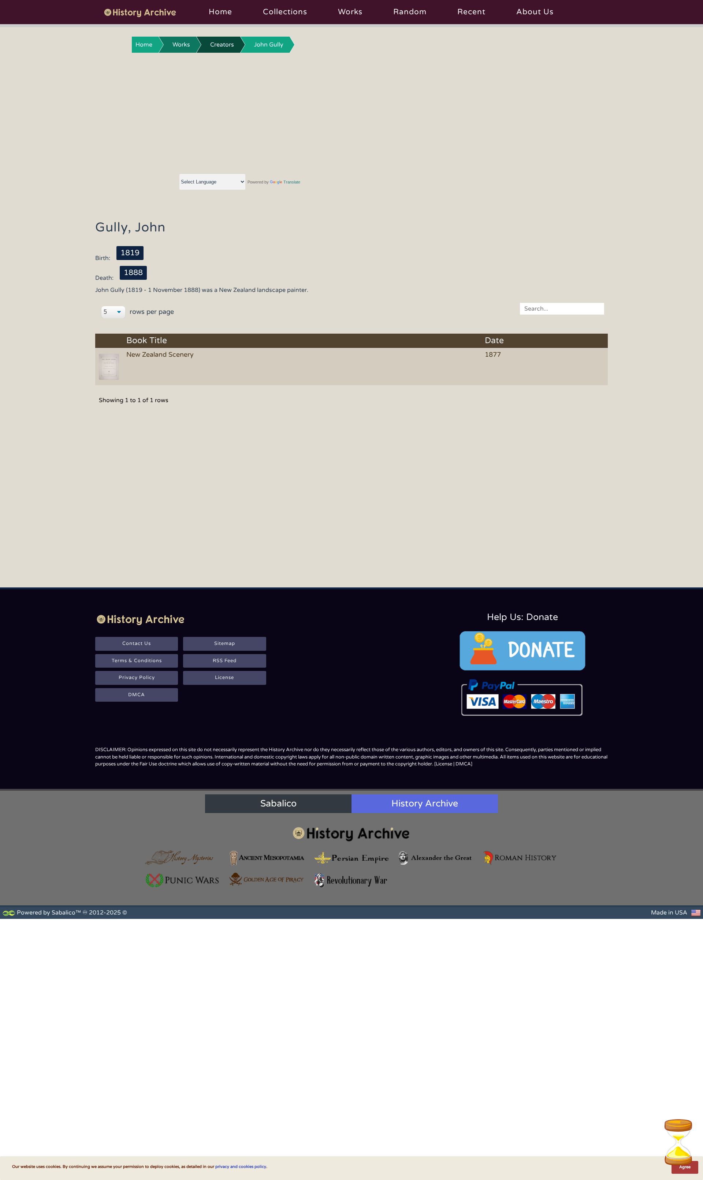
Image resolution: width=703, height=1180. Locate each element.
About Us (535, 11)
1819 (130, 252)
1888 (133, 272)
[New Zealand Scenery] (110, 366)
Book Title (146, 341)
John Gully (268, 44)
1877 (493, 354)
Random (410, 11)
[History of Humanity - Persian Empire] (351, 857)
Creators (222, 44)
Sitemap (224, 643)
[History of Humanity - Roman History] (520, 857)
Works (350, 11)
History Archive (424, 803)
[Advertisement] (351, 111)
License (224, 677)
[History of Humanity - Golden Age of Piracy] (267, 879)
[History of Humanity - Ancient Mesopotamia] (267, 857)
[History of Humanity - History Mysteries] (183, 857)
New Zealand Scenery (160, 354)
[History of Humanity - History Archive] (351, 833)
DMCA (136, 695)
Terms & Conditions (137, 661)
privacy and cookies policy (240, 1166)
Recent (471, 11)
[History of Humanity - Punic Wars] (183, 880)
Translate (291, 182)
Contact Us (136, 643)
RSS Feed (225, 661)
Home (220, 11)
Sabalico (278, 803)
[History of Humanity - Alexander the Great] (436, 857)
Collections (285, 11)
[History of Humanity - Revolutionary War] (351, 880)
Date (494, 341)
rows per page (151, 312)
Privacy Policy (137, 677)
